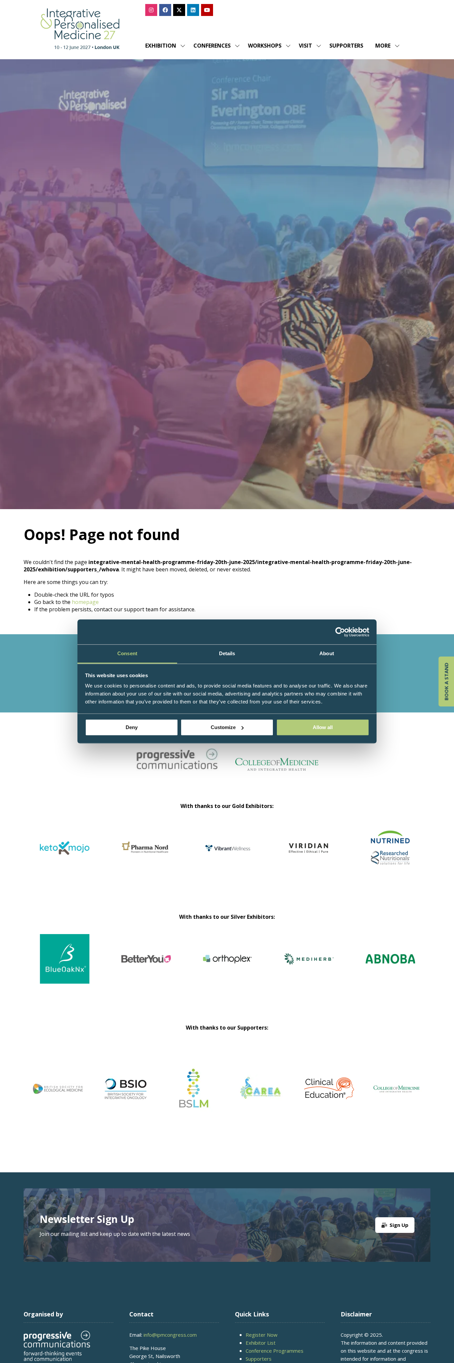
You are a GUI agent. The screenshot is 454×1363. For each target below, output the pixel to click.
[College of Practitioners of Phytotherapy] (58, 1088)
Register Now (262, 1334)
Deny (132, 727)
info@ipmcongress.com (170, 1334)
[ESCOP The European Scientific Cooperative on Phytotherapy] (329, 1088)
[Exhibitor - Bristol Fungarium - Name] (341, 967)
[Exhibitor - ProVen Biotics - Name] (259, 967)
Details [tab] (227, 653)
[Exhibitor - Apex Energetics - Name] (146, 856)
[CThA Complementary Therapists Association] (193, 1088)
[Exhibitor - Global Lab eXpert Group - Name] (96, 967)
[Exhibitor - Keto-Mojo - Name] (309, 856)
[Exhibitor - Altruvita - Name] (178, 967)
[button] (385, 45)
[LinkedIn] (193, 10)
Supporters (346, 45)
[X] (179, 10)
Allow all (323, 727)
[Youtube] (207, 10)
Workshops (265, 45)
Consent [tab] (127, 653)
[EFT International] (261, 1088)
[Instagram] (151, 10)
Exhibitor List (261, 1342)
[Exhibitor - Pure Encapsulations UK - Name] (227, 856)
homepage (85, 602)
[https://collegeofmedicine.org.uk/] (276, 768)
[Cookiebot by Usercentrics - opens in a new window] (340, 632)
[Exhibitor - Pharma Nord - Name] (390, 856)
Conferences (212, 45)
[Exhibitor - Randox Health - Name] (64, 856)
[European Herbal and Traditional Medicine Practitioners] (397, 1088)
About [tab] (326, 653)
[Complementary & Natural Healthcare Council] (126, 1088)
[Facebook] (165, 10)
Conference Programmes (274, 1350)
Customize (223, 727)
